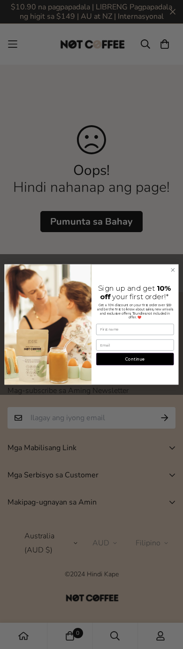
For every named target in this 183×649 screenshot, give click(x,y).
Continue (135, 358)
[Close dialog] (173, 270)
